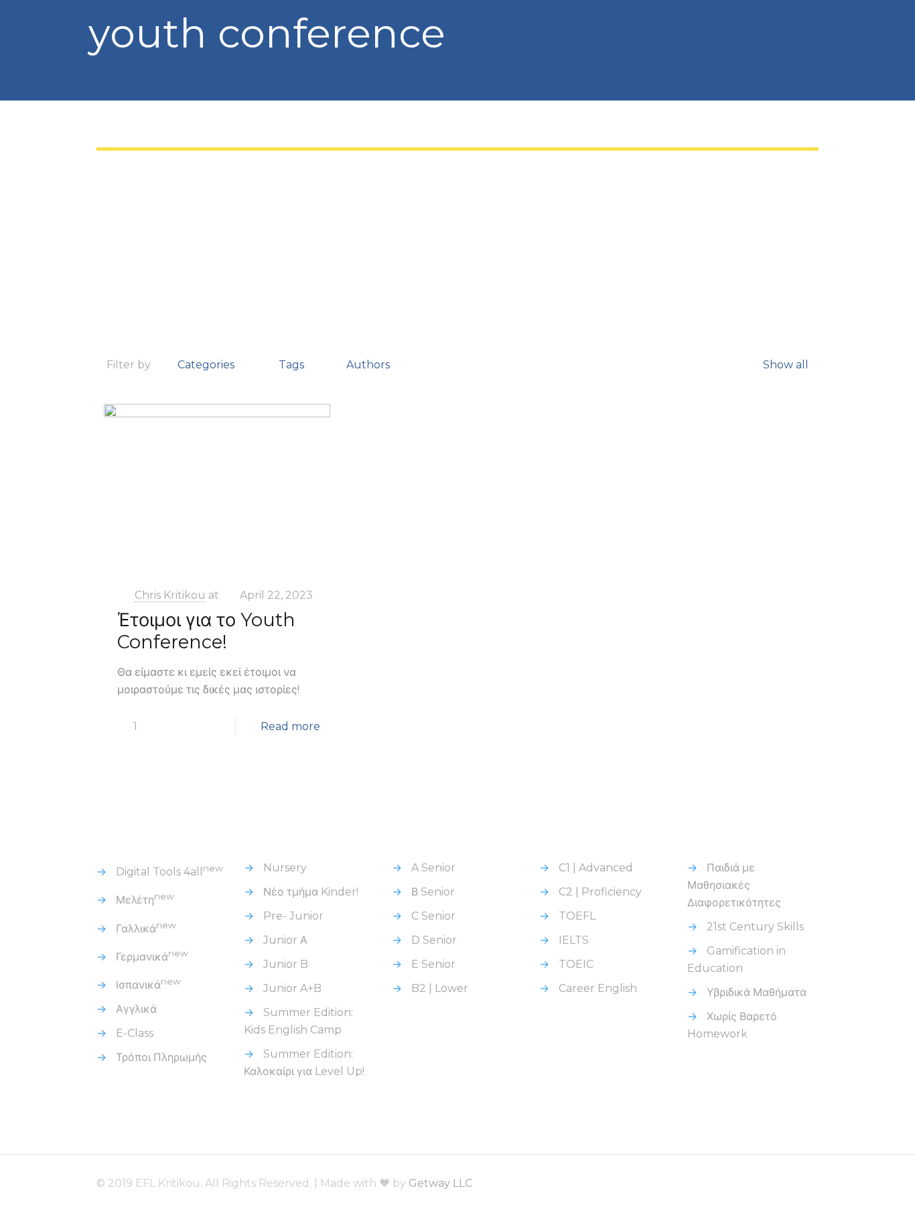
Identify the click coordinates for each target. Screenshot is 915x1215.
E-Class (134, 1033)
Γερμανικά (152, 956)
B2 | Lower (439, 988)
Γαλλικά (146, 928)
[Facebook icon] (716, 1183)
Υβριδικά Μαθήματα (756, 992)
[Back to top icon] (804, 1183)
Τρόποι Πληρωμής (161, 1057)
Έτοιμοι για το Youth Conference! (206, 631)
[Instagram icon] (770, 1183)
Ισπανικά (148, 985)
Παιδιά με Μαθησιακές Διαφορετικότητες (734, 885)
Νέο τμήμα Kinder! (310, 891)
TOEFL (577, 916)
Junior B (285, 964)
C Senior (433, 916)
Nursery (285, 867)
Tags (291, 364)
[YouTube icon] (752, 1183)
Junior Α (285, 940)
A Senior (433, 867)
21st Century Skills (755, 926)
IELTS (574, 940)
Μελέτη (145, 900)
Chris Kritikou (170, 595)
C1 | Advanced (596, 867)
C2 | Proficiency (600, 891)
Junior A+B (292, 988)
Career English (598, 988)
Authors (368, 364)
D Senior (434, 940)
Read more (290, 726)
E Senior (433, 964)
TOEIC (576, 964)
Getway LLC (440, 1183)
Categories (206, 364)
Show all (785, 364)
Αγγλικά (136, 1009)
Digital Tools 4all (169, 871)
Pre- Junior (293, 916)
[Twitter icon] (734, 1183)
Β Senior (433, 891)
